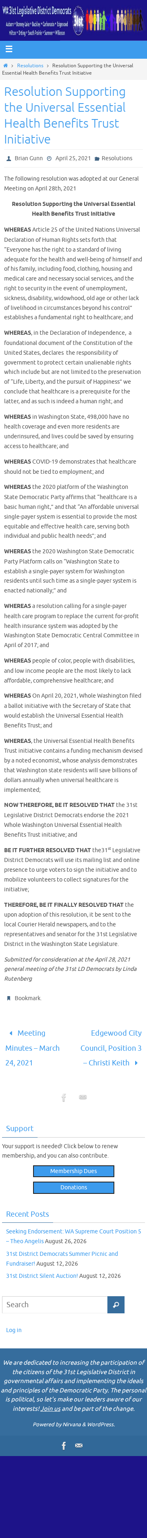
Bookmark (27, 998)
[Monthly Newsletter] (83, 1092)
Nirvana (71, 1417)
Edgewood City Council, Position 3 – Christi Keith (111, 1044)
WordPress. (101, 1417)
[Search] (116, 1297)
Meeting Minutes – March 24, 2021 (32, 1044)
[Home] (5, 65)
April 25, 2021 (73, 158)
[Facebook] (64, 1092)
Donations (73, 1180)
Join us (50, 1401)
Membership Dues (73, 1163)
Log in (14, 1322)
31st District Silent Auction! (42, 1268)
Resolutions (30, 65)
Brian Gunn (29, 158)
